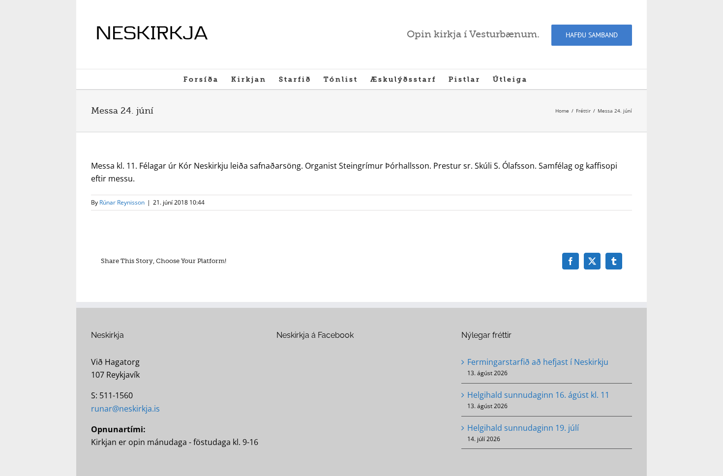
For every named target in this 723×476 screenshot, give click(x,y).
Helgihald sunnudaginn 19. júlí (523, 427)
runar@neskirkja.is (125, 408)
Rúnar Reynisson (122, 202)
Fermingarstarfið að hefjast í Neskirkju (537, 362)
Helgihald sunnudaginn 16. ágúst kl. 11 (538, 394)
